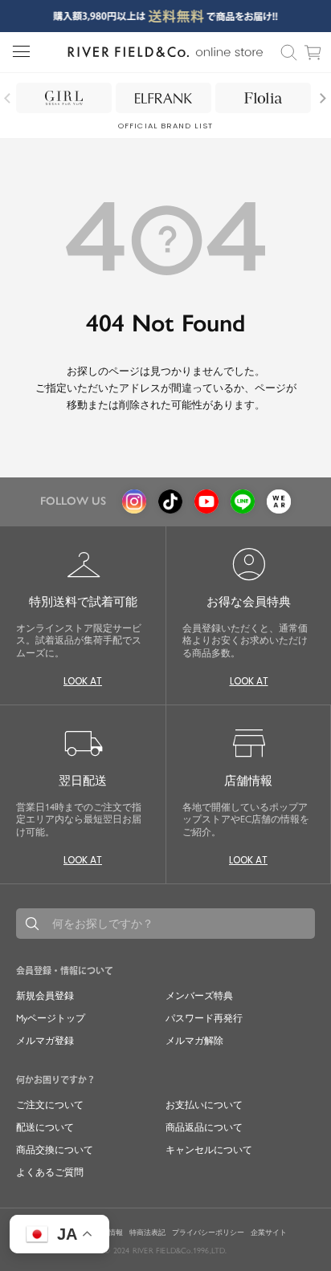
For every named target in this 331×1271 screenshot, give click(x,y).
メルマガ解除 (194, 1040)
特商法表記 (147, 1232)
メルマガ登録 (45, 1040)
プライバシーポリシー (208, 1232)
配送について (45, 1127)
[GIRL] (64, 98)
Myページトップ (50, 1018)
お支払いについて (204, 1105)
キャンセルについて (209, 1149)
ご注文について (50, 1105)
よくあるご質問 (50, 1172)
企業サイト (269, 1232)
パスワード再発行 (204, 1018)
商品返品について (204, 1127)
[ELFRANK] (163, 98)
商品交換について (54, 1149)
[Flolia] (263, 98)
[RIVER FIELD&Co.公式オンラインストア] (165, 52)
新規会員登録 (45, 995)
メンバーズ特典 (199, 995)
